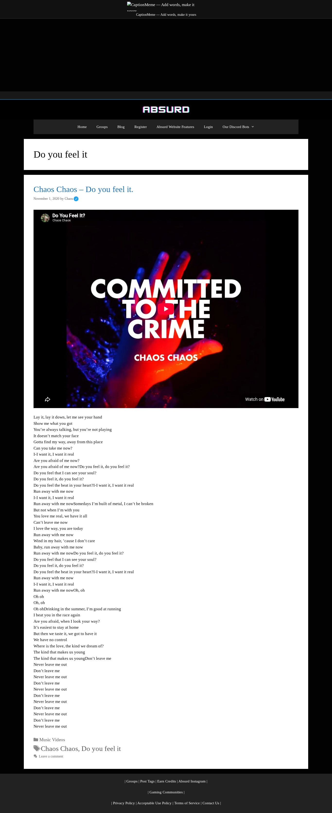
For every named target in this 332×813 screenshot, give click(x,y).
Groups (102, 127)
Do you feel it (101, 748)
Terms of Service (187, 803)
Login (208, 127)
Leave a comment (51, 756)
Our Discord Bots (236, 127)
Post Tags (147, 781)
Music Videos (52, 739)
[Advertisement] (166, 55)
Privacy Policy (124, 803)
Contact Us (210, 803)
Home (82, 127)
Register (140, 127)
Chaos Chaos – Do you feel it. (83, 189)
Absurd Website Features (175, 127)
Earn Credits (166, 781)
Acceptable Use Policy (154, 803)
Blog (121, 127)
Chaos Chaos (59, 748)
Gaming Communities (166, 792)
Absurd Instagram (192, 781)
